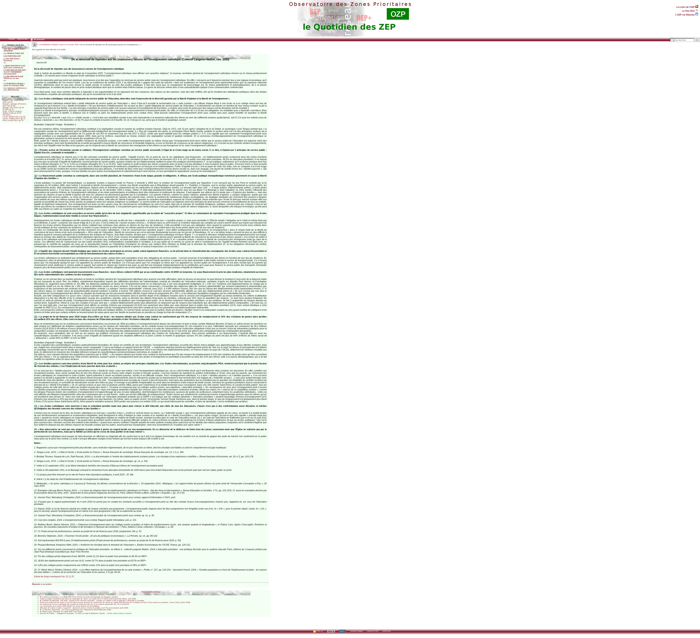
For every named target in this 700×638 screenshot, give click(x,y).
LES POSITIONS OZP (12, 56)
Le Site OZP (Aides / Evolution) (12, 59)
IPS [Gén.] (7, 115)
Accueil (12, 39)
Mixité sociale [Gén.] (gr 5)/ (13, 120)
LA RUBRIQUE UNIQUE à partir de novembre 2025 (14, 84)
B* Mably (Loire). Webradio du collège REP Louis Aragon (61, 611)
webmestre (386, 631)
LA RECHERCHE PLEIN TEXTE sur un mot (13, 77)
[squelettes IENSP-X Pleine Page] (342, 631)
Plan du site (22, 39)
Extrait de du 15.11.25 (54, 576)
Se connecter (39, 39)
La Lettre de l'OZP (685, 7)
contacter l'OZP (373, 631)
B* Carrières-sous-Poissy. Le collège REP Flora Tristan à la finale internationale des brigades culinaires (79, 597)
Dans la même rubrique (151, 592)
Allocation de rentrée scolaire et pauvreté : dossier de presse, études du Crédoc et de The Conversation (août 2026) (84, 608)
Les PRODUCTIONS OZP (14, 53)
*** (5, 63)
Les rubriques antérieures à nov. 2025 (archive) (15, 89)
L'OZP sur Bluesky (685, 14)
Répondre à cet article (42, 584)
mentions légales (356, 631)
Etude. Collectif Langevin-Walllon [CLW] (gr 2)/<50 (12, 112)
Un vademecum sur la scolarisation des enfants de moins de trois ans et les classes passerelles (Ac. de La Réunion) (84, 604)
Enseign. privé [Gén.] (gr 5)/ (13, 107)
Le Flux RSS (688, 11)
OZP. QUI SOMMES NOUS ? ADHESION (15, 50)
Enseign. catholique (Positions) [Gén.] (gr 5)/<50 (14, 105)
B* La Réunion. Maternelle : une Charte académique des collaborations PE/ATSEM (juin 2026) (75, 610)
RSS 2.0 (319, 631)
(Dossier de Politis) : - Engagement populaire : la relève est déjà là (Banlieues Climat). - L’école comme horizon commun (85, 613)
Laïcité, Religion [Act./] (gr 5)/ (14, 117)
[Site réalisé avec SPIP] (331, 631)
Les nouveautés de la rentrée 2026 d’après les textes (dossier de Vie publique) (69, 606)
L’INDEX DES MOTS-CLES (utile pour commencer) (14, 67)
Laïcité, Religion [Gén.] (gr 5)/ (14, 118)
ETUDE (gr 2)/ (8, 109)
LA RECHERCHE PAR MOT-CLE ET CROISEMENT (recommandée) (15, 72)
